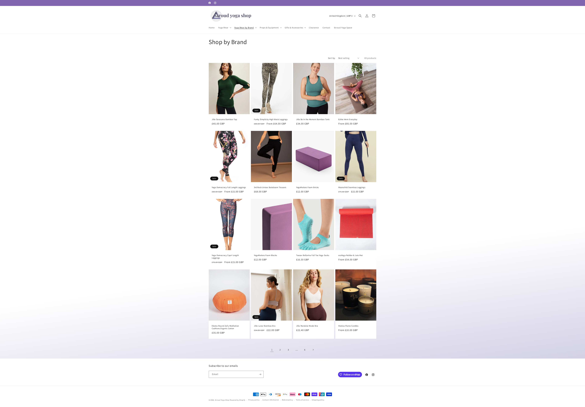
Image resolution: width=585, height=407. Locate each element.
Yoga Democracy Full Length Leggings (229, 187)
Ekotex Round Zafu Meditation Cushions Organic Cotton (225, 327)
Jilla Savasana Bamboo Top (224, 119)
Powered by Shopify (237, 400)
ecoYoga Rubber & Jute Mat (350, 255)
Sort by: (331, 58)
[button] (224, 27)
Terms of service (302, 400)
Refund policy (287, 400)
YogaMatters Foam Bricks (307, 187)
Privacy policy (254, 400)
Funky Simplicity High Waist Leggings (271, 119)
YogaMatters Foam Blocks (265, 255)
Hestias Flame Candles (348, 326)
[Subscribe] (260, 374)
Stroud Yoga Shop (222, 400)
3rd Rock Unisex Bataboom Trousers (270, 187)
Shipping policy (318, 400)
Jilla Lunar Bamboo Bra (264, 326)
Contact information (270, 400)
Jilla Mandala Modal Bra (307, 326)
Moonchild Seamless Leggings (351, 187)
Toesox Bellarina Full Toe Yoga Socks (312, 255)
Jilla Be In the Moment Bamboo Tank (312, 119)
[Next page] (313, 349)
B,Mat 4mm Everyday (347, 119)
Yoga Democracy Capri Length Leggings (225, 256)
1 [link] (272, 349)
